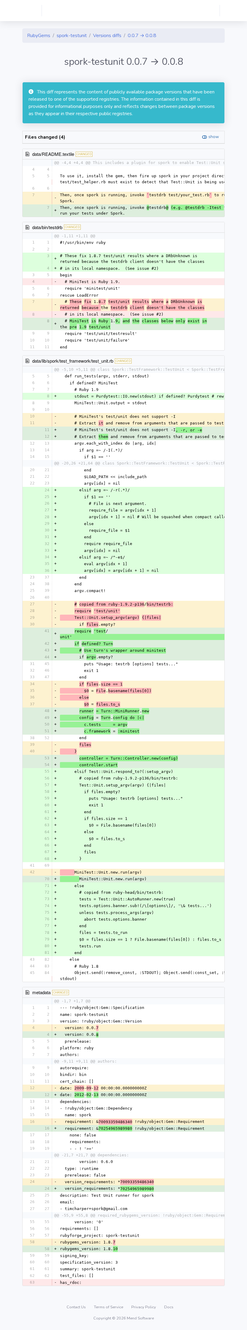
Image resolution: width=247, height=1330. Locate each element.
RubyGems (38, 35)
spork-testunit (72, 35)
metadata (41, 992)
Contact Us (77, 1307)
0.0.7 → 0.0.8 (142, 35)
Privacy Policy (144, 1307)
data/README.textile (53, 154)
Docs (169, 1307)
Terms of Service (109, 1307)
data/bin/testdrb (47, 227)
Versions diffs (107, 35)
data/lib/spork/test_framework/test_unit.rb (72, 361)
